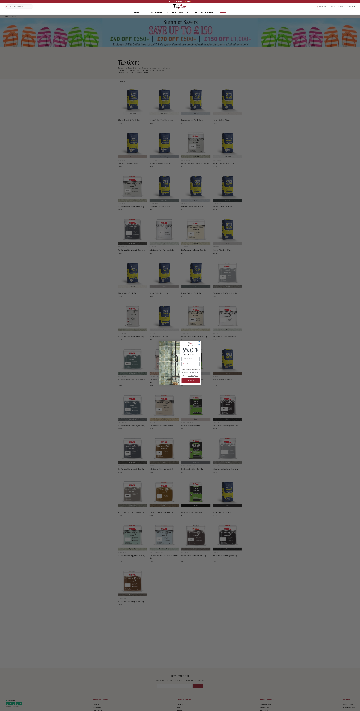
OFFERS (223, 12)
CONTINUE (190, 381)
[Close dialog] (198, 343)
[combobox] (184, 364)
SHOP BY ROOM (177, 12)
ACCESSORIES (192, 12)
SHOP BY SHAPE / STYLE (159, 12)
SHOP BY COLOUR (140, 12)
